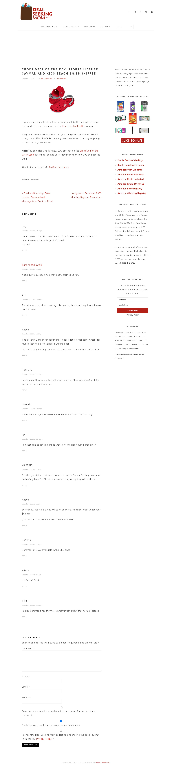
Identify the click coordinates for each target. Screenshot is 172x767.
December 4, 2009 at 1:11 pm (32, 504)
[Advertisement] (86, 48)
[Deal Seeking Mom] (36, 20)
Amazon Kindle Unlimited (130, 183)
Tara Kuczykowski (32, 264)
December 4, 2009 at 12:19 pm (32, 334)
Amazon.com (134, 348)
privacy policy (134, 354)
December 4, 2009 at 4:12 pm (32, 575)
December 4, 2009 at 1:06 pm (32, 469)
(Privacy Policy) (43, 738)
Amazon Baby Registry (129, 188)
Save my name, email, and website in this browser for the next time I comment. (59, 713)
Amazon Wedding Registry (131, 193)
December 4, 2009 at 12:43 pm (32, 408)
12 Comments (61, 78)
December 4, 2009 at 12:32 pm (32, 374)
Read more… (128, 262)
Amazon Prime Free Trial (130, 174)
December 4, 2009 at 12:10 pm (32, 269)
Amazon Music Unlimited (130, 179)
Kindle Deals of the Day (130, 160)
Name (26, 676)
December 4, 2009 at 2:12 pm (32, 544)
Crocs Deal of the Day (74, 126)
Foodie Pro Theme (103, 762)
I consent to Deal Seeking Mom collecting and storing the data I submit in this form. (60, 736)
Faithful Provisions (59, 167)
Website (26, 697)
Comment (28, 648)
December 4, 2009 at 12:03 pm (32, 231)
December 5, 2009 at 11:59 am (32, 605)
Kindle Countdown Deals (130, 165)
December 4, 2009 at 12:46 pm (32, 439)
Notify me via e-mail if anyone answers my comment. (51, 725)
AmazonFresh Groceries (130, 169)
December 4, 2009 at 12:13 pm (32, 299)
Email (26, 686)
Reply (24, 250)
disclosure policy (121, 354)
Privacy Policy (132, 315)
